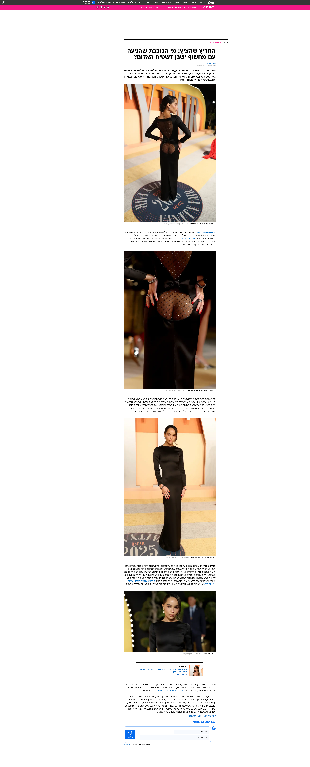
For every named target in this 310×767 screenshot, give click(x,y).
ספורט (193, 2)
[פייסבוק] (97, 7)
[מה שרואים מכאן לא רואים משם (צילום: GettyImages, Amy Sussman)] (170, 489)
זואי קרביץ (212, 716)
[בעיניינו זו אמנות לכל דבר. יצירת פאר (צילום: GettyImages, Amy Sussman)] (170, 322)
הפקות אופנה (156, 7)
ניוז (199, 7)
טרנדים (182, 7)
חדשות (202, 2)
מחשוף (205, 716)
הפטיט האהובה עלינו (206, 232)
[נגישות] (3, 2)
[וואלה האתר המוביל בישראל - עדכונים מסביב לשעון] (211, 2)
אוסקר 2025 (193, 716)
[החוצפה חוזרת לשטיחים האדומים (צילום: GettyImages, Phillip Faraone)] (170, 155)
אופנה (123, 2)
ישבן (200, 716)
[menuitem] (200, 2)
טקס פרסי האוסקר (187, 238)
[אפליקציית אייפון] (104, 7)
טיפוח (177, 7)
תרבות (177, 2)
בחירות (186, 2)
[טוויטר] (101, 7)
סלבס (170, 2)
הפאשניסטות (191, 7)
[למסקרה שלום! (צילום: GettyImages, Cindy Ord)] (170, 623)
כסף (163, 2)
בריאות (149, 2)
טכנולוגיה (132, 2)
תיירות (141, 2)
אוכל (157, 2)
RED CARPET (168, 7)
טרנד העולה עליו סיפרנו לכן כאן (168, 691)
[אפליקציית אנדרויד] (107, 7)
